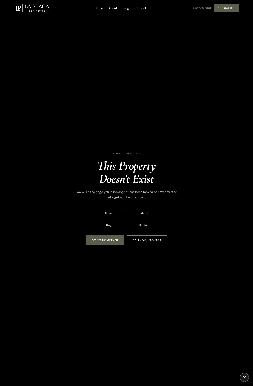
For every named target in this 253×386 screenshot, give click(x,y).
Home (98, 8)
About (113, 8)
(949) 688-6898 (201, 8)
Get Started (226, 8)
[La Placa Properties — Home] (31, 8)
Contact (140, 8)
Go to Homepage (105, 240)
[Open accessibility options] (244, 377)
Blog (126, 8)
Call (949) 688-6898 (147, 240)
